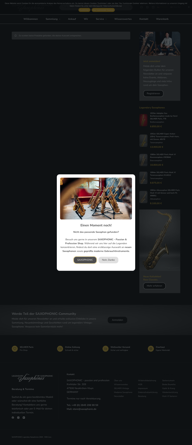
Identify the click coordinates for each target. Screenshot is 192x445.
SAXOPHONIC (85, 259)
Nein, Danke (108, 259)
